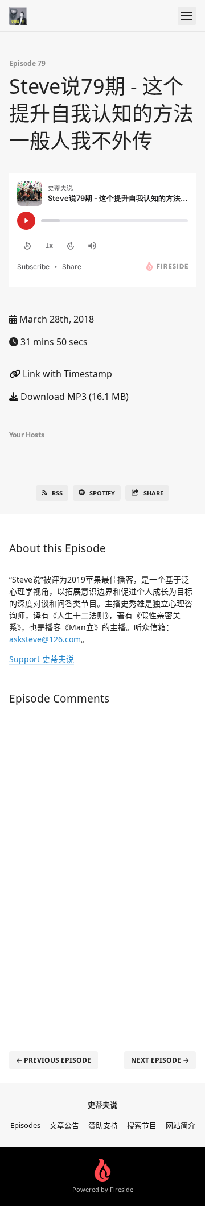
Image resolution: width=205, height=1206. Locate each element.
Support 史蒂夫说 (41, 659)
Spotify (102, 493)
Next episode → (160, 1060)
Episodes (25, 1125)
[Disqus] (102, 866)
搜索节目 (142, 1125)
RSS (57, 493)
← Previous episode (53, 1060)
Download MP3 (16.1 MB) (73, 396)
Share (153, 493)
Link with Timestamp (66, 373)
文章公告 (64, 1125)
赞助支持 (103, 1125)
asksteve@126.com (45, 639)
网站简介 (180, 1125)
